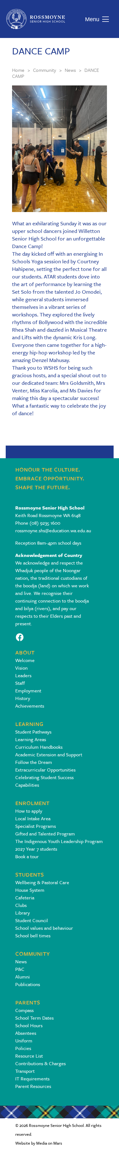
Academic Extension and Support (48, 754)
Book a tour (27, 856)
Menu (90, 19)
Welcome (25, 660)
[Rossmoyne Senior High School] (35, 19)
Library (22, 912)
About (25, 652)
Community (32, 953)
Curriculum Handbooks (39, 746)
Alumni (22, 976)
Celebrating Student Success (44, 777)
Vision (21, 667)
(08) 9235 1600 (45, 522)
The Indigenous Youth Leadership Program (59, 841)
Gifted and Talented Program (45, 833)
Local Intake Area (32, 818)
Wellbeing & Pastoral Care (42, 882)
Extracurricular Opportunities (45, 769)
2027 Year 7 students (36, 848)
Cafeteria (24, 897)
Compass (24, 1010)
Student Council (31, 920)
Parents (27, 1002)
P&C (19, 969)
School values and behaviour (44, 927)
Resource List (29, 1055)
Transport (25, 1070)
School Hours (29, 1025)
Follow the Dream (33, 762)
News (21, 961)
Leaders (23, 675)
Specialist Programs (35, 825)
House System (29, 889)
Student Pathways (33, 731)
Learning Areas (30, 739)
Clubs (21, 905)
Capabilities (27, 784)
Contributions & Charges (40, 1063)
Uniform (23, 1040)
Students (29, 874)
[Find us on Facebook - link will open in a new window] (19, 636)
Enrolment (32, 802)
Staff (20, 682)
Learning (29, 723)
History (22, 698)
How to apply (28, 810)
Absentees (25, 1032)
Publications (27, 984)
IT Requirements (32, 1078)
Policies (23, 1048)
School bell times (32, 935)
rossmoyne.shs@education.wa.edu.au (53, 530)
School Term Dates (34, 1017)
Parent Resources (33, 1086)
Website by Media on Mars (38, 1143)
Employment (28, 690)
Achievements (29, 705)
